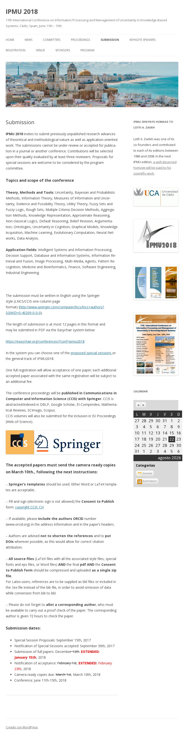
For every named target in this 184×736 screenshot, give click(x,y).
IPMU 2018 (22, 11)
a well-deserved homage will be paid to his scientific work (155, 168)
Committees (51, 40)
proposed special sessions (91, 353)
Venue (40, 50)
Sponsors (62, 50)
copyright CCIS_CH (29, 507)
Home (10, 40)
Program (87, 50)
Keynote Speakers (142, 40)
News (28, 40)
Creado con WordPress (22, 727)
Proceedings (80, 40)
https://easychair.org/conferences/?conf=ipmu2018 (45, 341)
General (147, 473)
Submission (110, 40)
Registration (15, 50)
